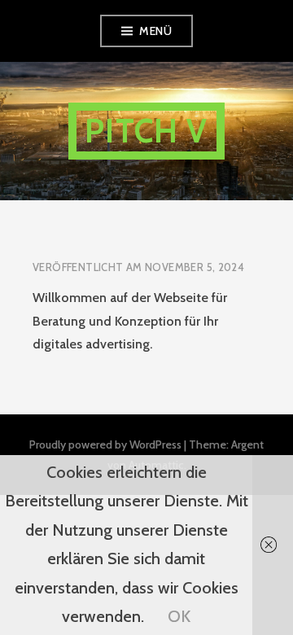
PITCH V (146, 131)
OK (179, 616)
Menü (155, 31)
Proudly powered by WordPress (105, 444)
